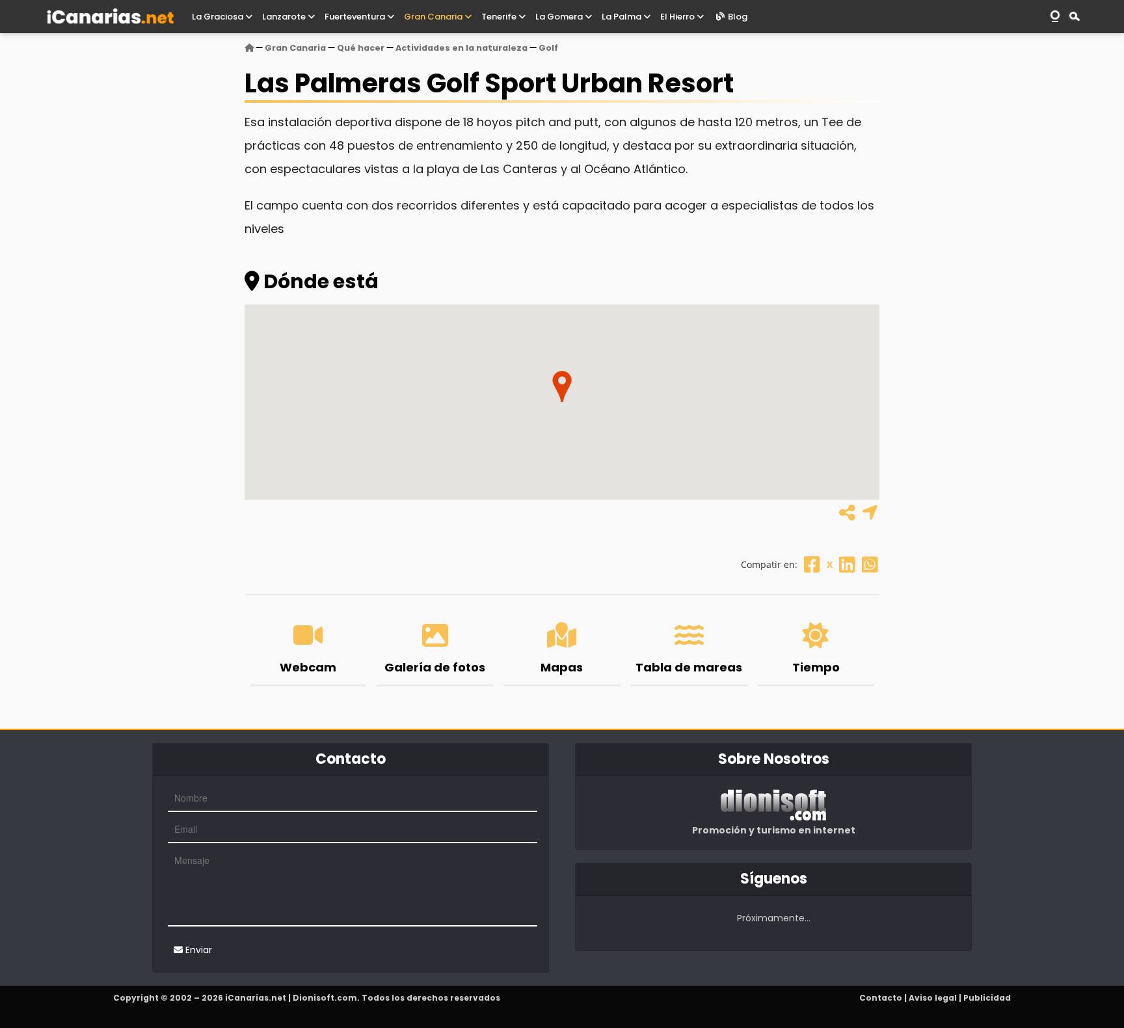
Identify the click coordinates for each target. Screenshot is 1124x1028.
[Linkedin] (847, 564)
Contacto (880, 997)
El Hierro (678, 16)
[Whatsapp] (870, 564)
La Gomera (560, 16)
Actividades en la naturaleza (461, 47)
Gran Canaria (434, 16)
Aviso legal (933, 997)
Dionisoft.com (325, 997)
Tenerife (499, 16)
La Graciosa (218, 16)
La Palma (622, 16)
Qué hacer (360, 47)
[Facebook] (812, 564)
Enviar (197, 949)
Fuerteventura (356, 16)
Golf (548, 47)
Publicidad (987, 997)
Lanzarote (285, 16)
